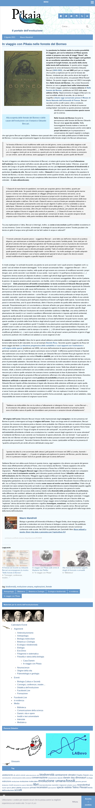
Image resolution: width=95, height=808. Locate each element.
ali (14, 775)
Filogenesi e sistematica (27, 654)
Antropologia (9, 591)
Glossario (15, 761)
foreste (49, 587)
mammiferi (55, 785)
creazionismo (52, 778)
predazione (25, 787)
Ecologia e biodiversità (57, 591)
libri (36, 784)
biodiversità (11, 587)
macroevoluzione (45, 785)
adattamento (7, 775)
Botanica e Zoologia (36, 591)
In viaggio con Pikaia (12, 596)
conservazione (40, 777)
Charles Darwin (82, 775)
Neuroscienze (23, 668)
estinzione (6, 781)
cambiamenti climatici (65, 775)
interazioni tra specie (19, 785)
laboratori (29, 785)
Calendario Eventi (19, 625)
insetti (11, 785)
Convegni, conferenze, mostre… (31, 684)
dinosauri (80, 777)
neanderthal (83, 784)
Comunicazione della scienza (30, 710)
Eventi (17, 678)
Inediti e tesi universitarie (28, 716)
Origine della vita (24, 671)
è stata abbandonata (19, 180)
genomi (84, 781)
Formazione (22, 693)
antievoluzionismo (31, 775)
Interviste (21, 719)
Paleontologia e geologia (28, 674)
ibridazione (5, 785)
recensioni (42, 787)
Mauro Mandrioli (26, 37)
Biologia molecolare (26, 639)
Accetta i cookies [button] (88, 802)
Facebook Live (23, 690)
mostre (74, 785)
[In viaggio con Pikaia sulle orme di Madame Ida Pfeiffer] (46, 558)
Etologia (20, 648)
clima (91, 775)
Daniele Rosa (51, 343)
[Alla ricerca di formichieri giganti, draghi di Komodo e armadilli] (76, 558)
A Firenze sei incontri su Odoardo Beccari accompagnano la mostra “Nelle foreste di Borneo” (15, 570)
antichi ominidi (20, 775)
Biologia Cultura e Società (28, 682)
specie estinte (64, 787)
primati (33, 787)
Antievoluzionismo (25, 633)
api (38, 775)
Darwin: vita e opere (26, 713)
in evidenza (73, 591)
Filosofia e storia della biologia (30, 657)
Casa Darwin (29, 661)
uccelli (18, 790)
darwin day (69, 777)
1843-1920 (57, 70)
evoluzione (15, 781)
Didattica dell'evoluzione (28, 687)
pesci (14, 788)
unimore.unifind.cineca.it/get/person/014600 (23, 538)
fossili (70, 781)
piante (18, 788)
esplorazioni (39, 587)
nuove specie (6, 787)
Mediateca (21, 722)
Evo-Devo (21, 651)
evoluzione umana (25, 587)
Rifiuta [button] (75, 802)
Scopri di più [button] (30, 803)
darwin (60, 778)
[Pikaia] (27, 24)
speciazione (52, 788)
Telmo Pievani (79, 787)
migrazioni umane (65, 785)
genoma (78, 781)
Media (16, 703)
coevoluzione (6, 778)
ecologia (90, 778)
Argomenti (18, 629)
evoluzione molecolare (29, 781)
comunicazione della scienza (21, 778)
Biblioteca (21, 591)
